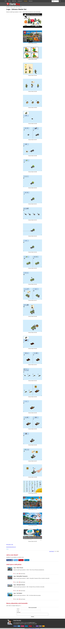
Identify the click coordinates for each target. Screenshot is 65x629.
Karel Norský (22, 573)
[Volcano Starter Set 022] (32, 379)
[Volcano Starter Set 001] (32, 42)
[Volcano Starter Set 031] (32, 524)
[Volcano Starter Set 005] (32, 106)
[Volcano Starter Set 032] (32, 540)
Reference (30, 1)
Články (9, 1)
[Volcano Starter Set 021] (32, 363)
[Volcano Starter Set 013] (32, 235)
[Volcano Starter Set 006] (32, 122)
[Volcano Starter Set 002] (32, 58)
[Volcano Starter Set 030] (32, 508)
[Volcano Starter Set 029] (32, 492)
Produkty (25, 1)
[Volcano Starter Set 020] (32, 347)
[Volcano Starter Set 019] (32, 331)
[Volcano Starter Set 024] (32, 411)
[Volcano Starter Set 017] (32, 299)
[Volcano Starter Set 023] (32, 395)
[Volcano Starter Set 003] (32, 74)
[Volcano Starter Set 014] (32, 251)
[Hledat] (60, 1)
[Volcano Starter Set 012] (32, 219)
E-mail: (18, 610)
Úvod (6, 1)
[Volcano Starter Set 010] (32, 186)
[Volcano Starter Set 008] (32, 154)
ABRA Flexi (14, 1)
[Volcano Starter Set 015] (32, 267)
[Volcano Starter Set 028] (32, 476)
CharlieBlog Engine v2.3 (33, 628)
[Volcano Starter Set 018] (32, 315)
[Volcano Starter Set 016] (32, 283)
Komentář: (18, 612)
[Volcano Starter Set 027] (32, 460)
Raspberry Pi (20, 1)
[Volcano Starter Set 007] (32, 138)
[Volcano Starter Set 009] (32, 170)
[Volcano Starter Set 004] (32, 90)
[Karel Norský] (9, 625)
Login (39, 628)
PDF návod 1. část (9, 544)
